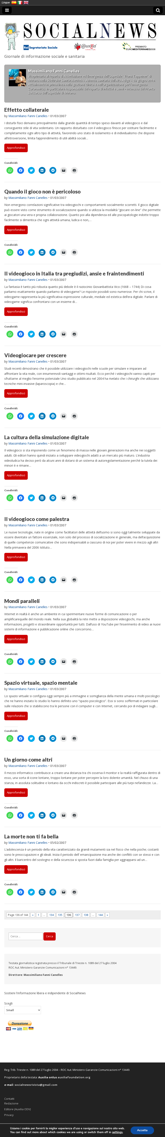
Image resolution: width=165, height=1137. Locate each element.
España (14, 2)
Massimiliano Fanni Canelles (27, 116)
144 (100, 915)
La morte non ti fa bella (31, 836)
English (26, 2)
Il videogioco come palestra (36, 519)
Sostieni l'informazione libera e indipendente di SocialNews (45, 993)
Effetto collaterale (26, 110)
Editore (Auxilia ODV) (17, 1109)
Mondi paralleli (22, 601)
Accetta (142, 1130)
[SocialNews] (82, 33)
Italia (20, 2)
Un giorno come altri (28, 759)
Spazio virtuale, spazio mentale (40, 683)
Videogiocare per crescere (35, 355)
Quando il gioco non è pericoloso (42, 191)
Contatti (9, 1099)
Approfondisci (16, 148)
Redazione (11, 1103)
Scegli (8, 1003)
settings (117, 1132)
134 (51, 915)
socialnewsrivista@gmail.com (36, 1085)
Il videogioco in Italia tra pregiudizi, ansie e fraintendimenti (74, 273)
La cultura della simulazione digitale (46, 437)
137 (77, 915)
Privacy (9, 1115)
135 (60, 915)
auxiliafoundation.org (74, 1077)
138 (86, 915)
